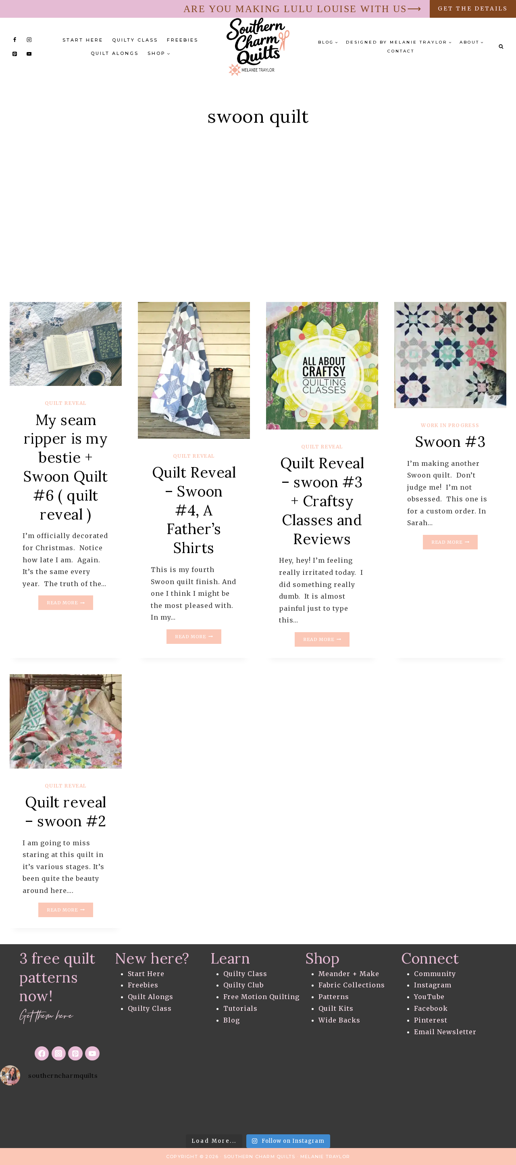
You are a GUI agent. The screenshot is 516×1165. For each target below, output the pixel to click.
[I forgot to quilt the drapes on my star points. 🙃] (143, 1111)
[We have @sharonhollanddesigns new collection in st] (258, 1111)
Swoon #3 (450, 441)
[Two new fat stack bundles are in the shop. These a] (85, 1111)
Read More (70, 603)
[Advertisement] (258, 229)
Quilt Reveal (65, 403)
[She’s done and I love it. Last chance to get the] (430, 1111)
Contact (400, 51)
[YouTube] (29, 53)
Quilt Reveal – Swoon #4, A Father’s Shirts (194, 510)
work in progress (450, 425)
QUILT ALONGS (115, 53)
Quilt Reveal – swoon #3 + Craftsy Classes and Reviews (322, 501)
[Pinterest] (15, 53)
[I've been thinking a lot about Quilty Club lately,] (200, 1111)
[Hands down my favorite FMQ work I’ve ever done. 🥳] (372, 1111)
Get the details (473, 8)
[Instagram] (29, 39)
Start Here (82, 40)
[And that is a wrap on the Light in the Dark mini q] (28, 1111)
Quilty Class (135, 40)
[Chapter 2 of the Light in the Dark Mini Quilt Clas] (487, 1111)
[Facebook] (15, 39)
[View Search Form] (501, 47)
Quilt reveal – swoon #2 (65, 811)
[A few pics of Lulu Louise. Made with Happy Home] (315, 1111)
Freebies (182, 40)
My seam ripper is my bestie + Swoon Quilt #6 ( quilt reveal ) (65, 467)
